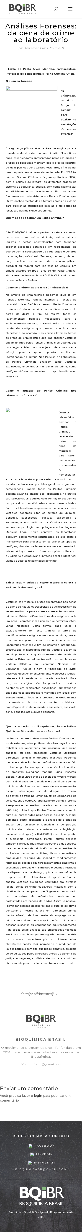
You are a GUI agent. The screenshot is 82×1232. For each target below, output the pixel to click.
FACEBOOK (44, 1145)
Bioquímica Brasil (36, 48)
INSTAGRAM (44, 1162)
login (38, 1096)
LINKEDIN (44, 1154)
